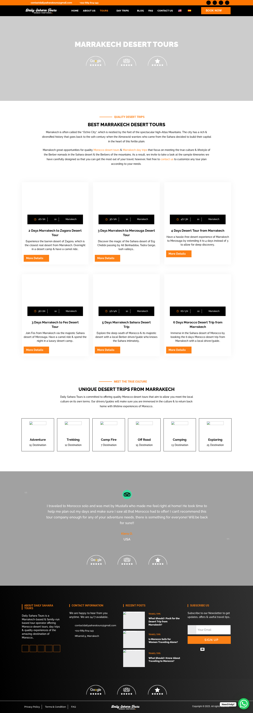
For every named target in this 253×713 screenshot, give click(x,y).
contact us (167, 159)
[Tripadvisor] (56, 648)
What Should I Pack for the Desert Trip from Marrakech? (164, 621)
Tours (104, 10)
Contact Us (165, 10)
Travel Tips (154, 614)
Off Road (144, 439)
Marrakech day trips (135, 149)
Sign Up (211, 640)
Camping (180, 439)
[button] (106, 10)
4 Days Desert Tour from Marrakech (197, 230)
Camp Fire (108, 439)
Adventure (38, 439)
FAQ (150, 10)
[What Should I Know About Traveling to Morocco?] (134, 658)
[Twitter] (33, 648)
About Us (89, 10)
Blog (140, 10)
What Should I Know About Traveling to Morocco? (164, 660)
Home (75, 10)
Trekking (73, 439)
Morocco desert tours (106, 149)
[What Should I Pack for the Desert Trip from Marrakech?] (134, 620)
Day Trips (122, 10)
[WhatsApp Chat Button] (243, 703)
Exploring (215, 439)
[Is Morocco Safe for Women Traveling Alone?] (134, 639)
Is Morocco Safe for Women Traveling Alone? (163, 641)
